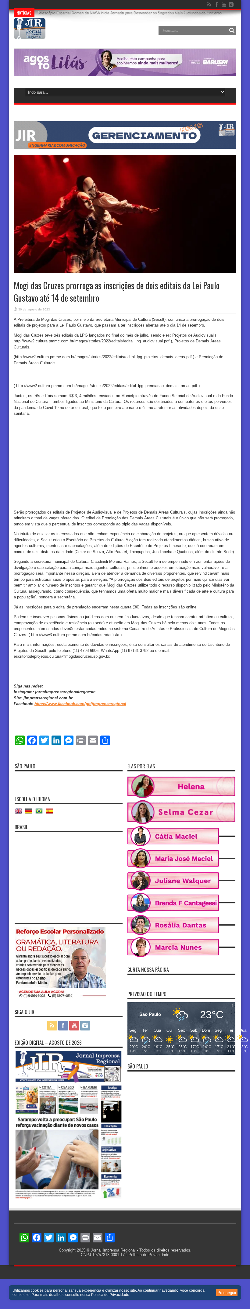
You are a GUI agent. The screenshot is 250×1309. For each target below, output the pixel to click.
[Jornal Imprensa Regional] (29, 34)
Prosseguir (226, 1292)
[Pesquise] (231, 30)
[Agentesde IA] (125, 147)
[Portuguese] (40, 813)
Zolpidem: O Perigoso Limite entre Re (69, 4)
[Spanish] (51, 813)
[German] (30, 813)
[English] (20, 813)
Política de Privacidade (148, 1254)
